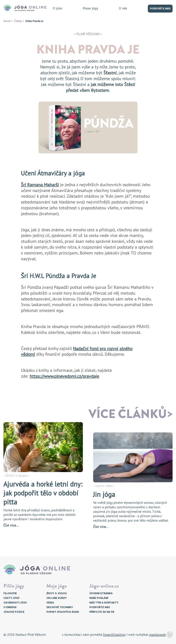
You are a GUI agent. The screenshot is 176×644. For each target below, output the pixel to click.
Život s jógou (56, 593)
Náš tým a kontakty (103, 602)
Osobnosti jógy (15, 602)
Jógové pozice (13, 611)
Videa (50, 602)
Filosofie (10, 593)
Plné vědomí (88, 34)
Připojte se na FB (101, 611)
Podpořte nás (160, 8)
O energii (9, 607)
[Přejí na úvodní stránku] (26, 8)
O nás (123, 8)
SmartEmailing (114, 634)
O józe (57, 8)
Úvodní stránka (101, 593)
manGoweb (157, 634)
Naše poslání (98, 598)
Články (18, 21)
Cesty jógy (11, 598)
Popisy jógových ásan (62, 611)
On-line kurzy (56, 598)
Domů (7, 21)
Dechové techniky (59, 607)
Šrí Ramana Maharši (40, 184)
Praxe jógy (90, 8)
